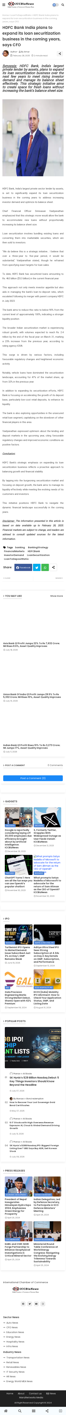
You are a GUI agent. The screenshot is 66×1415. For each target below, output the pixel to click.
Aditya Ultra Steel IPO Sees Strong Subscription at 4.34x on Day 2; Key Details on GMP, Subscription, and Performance (47, 954)
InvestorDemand (14, 555)
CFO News (12, 1327)
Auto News (12, 1322)
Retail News (12, 1362)
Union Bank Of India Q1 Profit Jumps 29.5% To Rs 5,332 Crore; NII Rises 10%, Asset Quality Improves (32, 696)
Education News (15, 1332)
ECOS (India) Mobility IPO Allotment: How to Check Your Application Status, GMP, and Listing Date (47, 998)
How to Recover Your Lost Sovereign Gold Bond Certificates (32, 1104)
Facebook (25, 567)
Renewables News (16, 1367)
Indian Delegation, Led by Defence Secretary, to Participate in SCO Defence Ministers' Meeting (47, 1205)
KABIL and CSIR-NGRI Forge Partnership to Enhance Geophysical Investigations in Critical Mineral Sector (18, 1250)
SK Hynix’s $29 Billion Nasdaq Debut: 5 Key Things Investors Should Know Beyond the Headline (34, 1081)
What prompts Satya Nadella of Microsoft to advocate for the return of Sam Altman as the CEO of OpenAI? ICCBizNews (47, 885)
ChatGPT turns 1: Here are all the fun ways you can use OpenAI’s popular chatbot (18, 882)
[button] (63, 5)
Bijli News (51, 1393)
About (21, 1393)
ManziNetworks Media (31, 1397)
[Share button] (53, 567)
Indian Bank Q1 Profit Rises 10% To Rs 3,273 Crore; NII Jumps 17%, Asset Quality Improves (31, 746)
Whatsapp (45, 567)
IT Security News (15, 1371)
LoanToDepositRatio (21, 15)
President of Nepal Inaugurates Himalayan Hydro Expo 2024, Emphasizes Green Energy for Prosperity (18, 1206)
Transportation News (17, 1357)
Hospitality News (15, 1341)
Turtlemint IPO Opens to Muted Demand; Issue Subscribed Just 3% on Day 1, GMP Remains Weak (17, 953)
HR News (11, 1376)
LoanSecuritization (38, 555)
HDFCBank (34, 551)
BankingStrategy (38, 547)
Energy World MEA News (19, 1381)
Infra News (12, 1346)
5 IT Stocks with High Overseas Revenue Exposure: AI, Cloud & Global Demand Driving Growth (35, 1125)
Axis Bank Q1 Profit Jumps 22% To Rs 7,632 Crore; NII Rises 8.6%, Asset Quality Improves (31, 645)
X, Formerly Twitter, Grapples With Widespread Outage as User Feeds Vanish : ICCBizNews (47, 836)
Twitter (37, 567)
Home (5, 15)
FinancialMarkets (14, 551)
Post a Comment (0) (33, 778)
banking (20, 547)
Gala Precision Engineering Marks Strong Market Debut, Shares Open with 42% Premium (18, 998)
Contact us (35, 1393)
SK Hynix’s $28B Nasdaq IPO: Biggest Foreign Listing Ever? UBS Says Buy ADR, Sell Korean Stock (34, 1148)
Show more (56, 595)
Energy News (13, 1336)
